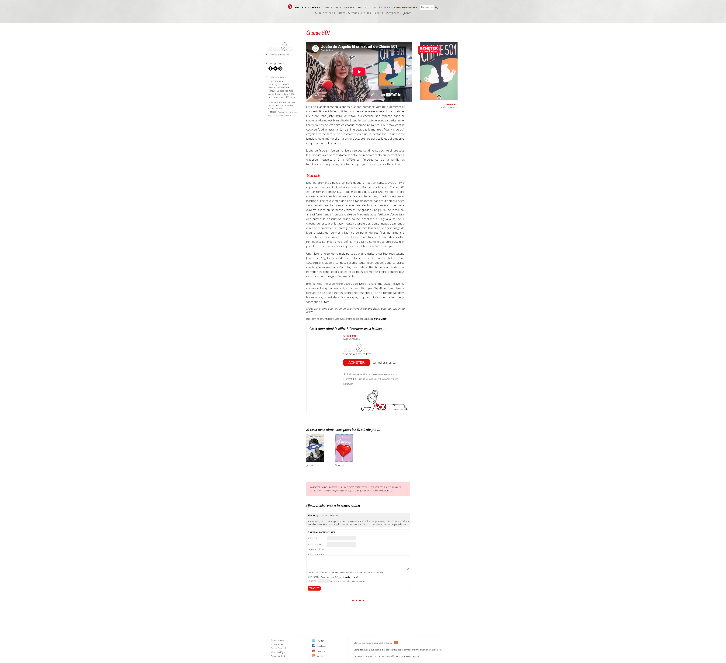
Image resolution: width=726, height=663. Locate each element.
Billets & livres (307, 7)
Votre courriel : (315, 544)
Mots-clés (392, 13)
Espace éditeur (278, 644)
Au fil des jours (325, 13)
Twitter (320, 640)
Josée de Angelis (282, 84)
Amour (281, 111)
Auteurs (353, 13)
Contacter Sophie (279, 656)
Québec (406, 13)
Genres (366, 13)
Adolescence (273, 114)
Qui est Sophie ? (278, 648)
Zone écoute (331, 7)
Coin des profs (405, 7)
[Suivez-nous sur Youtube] (313, 651)
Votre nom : (313, 538)
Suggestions (353, 7)
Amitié (289, 114)
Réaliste (279, 108)
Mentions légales (278, 652)
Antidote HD (436, 649)
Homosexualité (291, 111)
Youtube (321, 651)
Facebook (321, 645)
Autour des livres (378, 7)
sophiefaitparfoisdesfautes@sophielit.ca (328, 490)
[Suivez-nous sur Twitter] (313, 640)
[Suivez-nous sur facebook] (313, 645)
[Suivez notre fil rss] (313, 656)
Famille (282, 114)
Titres (341, 13)
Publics (378, 13)
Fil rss (320, 656)
